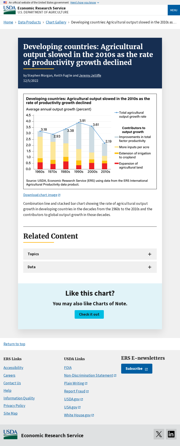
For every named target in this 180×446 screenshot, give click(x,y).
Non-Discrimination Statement (88, 375)
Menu (173, 10)
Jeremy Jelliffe (90, 75)
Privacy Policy (14, 405)
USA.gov (70, 407)
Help (7, 390)
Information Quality (19, 398)
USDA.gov (72, 399)
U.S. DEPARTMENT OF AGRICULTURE (43, 12)
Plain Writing (74, 383)
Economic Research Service (42, 8)
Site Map (11, 413)
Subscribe (134, 368)
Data (32, 266)
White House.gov (77, 415)
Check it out (89, 314)
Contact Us (12, 383)
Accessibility (13, 367)
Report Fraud (74, 391)
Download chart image (40, 194)
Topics (33, 254)
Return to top (14, 344)
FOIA (68, 367)
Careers (9, 375)
